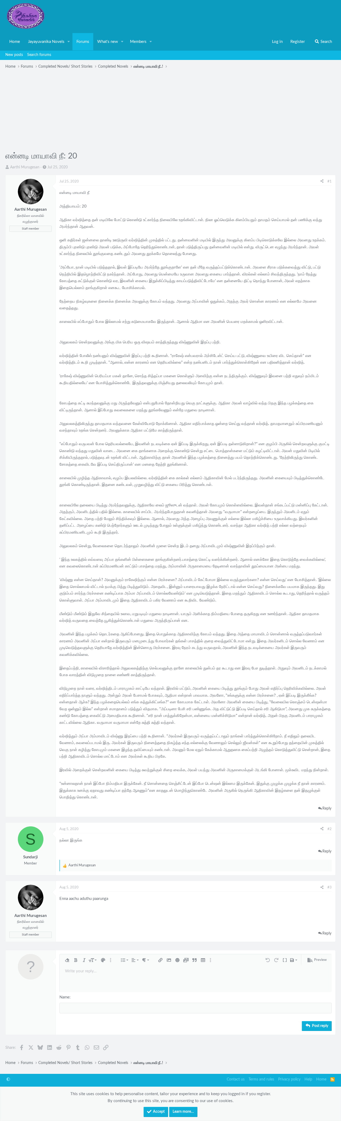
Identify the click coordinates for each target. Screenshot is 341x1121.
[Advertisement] (170, 111)
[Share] (322, 181)
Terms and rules (261, 1079)
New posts (14, 55)
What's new (107, 42)
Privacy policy (289, 1079)
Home (14, 42)
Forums (82, 42)
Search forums (39, 55)
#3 (329, 887)
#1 (329, 181)
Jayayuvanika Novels (46, 42)
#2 (329, 829)
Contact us (236, 1079)
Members (138, 42)
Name (64, 997)
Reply (326, 808)
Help (308, 1079)
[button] (68, 42)
